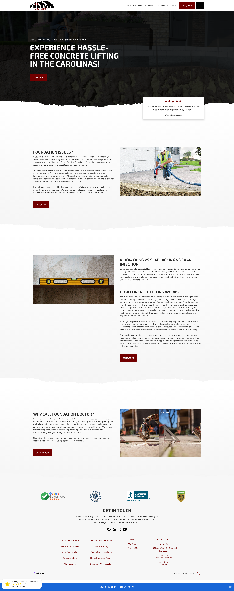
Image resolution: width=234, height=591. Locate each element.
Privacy (192, 573)
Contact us (128, 358)
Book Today (38, 77)
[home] (43, 5)
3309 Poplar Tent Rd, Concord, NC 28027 (163, 549)
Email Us (164, 544)
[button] (131, 5)
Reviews (151, 5)
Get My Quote (42, 452)
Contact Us (171, 5)
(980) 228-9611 (163, 539)
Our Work (161, 5)
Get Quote (187, 5)
